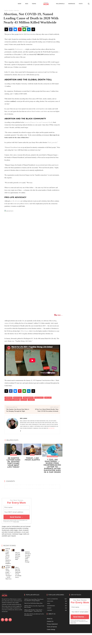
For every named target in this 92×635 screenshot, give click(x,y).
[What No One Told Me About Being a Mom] (13, 550)
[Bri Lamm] (12, 424)
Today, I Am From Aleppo (32, 459)
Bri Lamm (25, 26)
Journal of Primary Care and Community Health (38, 122)
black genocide (52, 142)
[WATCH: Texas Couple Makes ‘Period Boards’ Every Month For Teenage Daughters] (3, 550)
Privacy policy (16, 521)
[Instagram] (6, 619)
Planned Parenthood (11, 147)
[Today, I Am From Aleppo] (32, 449)
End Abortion (28, 397)
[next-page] (33, 476)
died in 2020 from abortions (27, 34)
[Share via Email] (24, 29)
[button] (88, 3)
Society (11, 10)
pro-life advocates (15, 201)
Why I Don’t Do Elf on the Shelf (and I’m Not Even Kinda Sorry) (18, 572)
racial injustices (40, 109)
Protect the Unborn (12, 399)
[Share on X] (6, 29)
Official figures (24, 331)
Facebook (51, 428)
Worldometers (19, 49)
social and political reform (21, 203)
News (32, 454)
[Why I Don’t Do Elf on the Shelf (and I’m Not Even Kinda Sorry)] (13, 567)
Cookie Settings (51, 629)
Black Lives (17, 397)
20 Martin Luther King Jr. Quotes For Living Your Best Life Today (13, 462)
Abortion (16, 10)
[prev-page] (30, 476)
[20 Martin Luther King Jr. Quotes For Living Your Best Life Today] (13, 449)
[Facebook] (20, 430)
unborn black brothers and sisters (37, 111)
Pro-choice (39, 397)
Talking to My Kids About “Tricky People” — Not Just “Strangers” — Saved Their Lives (8, 572)
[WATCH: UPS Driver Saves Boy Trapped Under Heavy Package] (22, 550)
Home (6, 10)
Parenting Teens (52, 456)
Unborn (31, 399)
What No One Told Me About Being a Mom (17, 556)
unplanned (40, 72)
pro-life (48, 397)
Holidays (13, 454)
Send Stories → (16, 517)
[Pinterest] (10, 619)
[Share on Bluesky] (15, 29)
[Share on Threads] (33, 29)
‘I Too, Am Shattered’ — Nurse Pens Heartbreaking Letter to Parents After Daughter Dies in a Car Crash (52, 465)
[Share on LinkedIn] (29, 29)
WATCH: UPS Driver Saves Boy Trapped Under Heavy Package (28, 557)
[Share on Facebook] (11, 29)
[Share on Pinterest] (20, 29)
